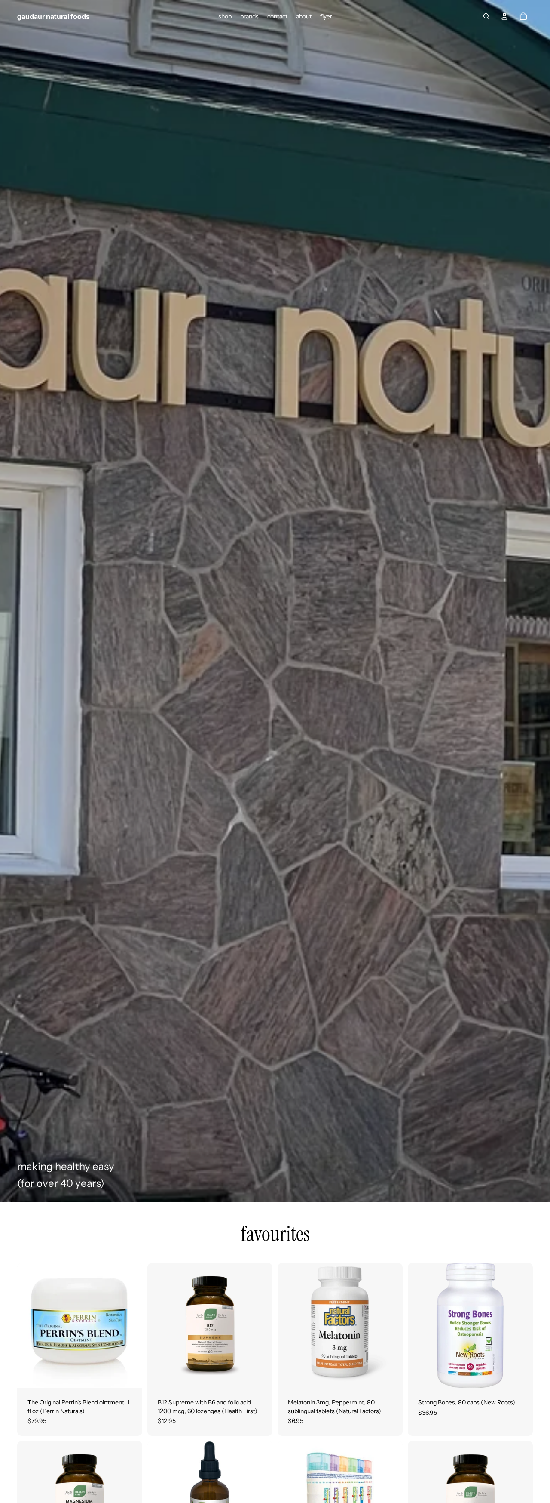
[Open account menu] (504, 16)
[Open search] (486, 16)
